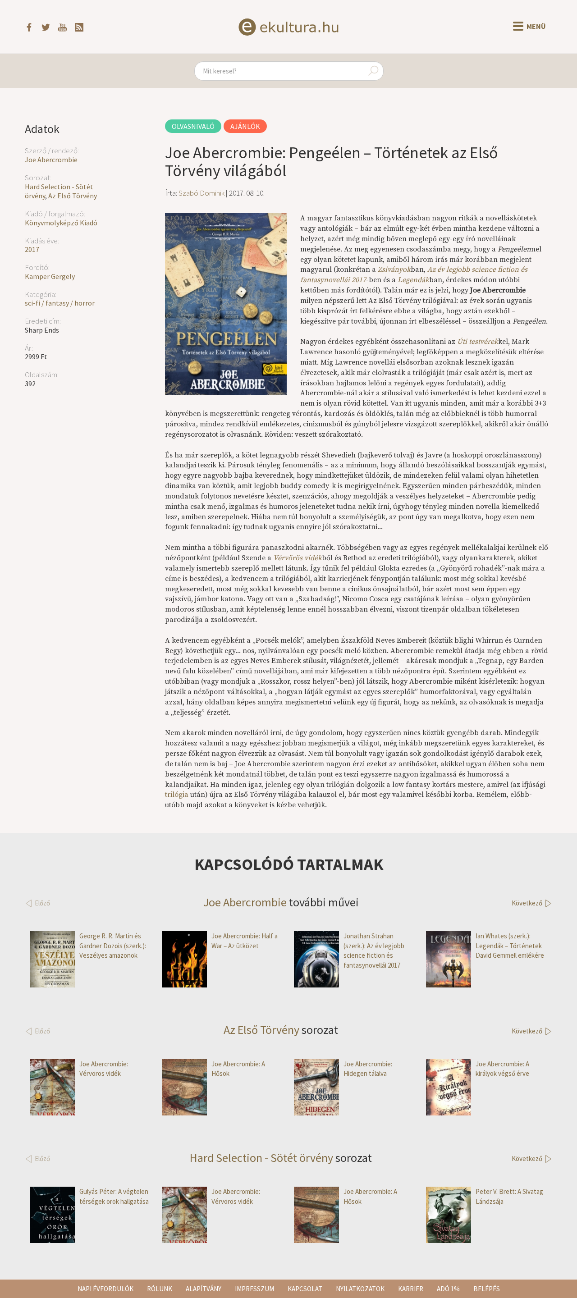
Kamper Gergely (50, 276)
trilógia (176, 794)
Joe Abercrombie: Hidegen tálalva (367, 1069)
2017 (32, 249)
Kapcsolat (305, 1288)
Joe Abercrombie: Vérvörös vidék (103, 1069)
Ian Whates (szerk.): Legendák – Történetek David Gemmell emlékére (510, 946)
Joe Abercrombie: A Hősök (238, 1069)
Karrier (410, 1288)
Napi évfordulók (105, 1288)
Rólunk (159, 1288)
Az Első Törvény (72, 195)
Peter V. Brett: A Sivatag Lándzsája (509, 1196)
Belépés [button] (486, 1288)
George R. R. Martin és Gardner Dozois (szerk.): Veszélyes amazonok (112, 946)
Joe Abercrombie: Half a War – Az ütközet (244, 941)
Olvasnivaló (193, 126)
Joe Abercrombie (51, 159)
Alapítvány (203, 1288)
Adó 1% (448, 1288)
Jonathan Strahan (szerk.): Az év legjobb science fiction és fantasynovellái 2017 (373, 950)
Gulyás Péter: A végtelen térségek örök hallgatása (114, 1196)
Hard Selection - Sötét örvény (261, 1157)
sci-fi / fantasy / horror (60, 302)
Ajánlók (245, 126)
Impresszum (254, 1288)
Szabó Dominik (201, 193)
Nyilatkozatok (360, 1288)
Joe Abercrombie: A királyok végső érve (502, 1069)
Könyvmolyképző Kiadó (61, 222)
